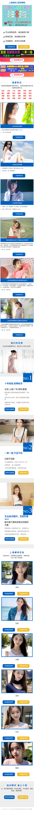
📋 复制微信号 (17, 60)
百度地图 (29, 809)
